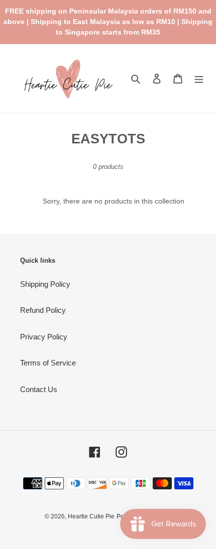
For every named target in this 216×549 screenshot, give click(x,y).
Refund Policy (43, 310)
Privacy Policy (43, 336)
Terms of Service (48, 362)
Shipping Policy (45, 284)
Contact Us (38, 389)
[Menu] (198, 78)
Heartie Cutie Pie (91, 516)
